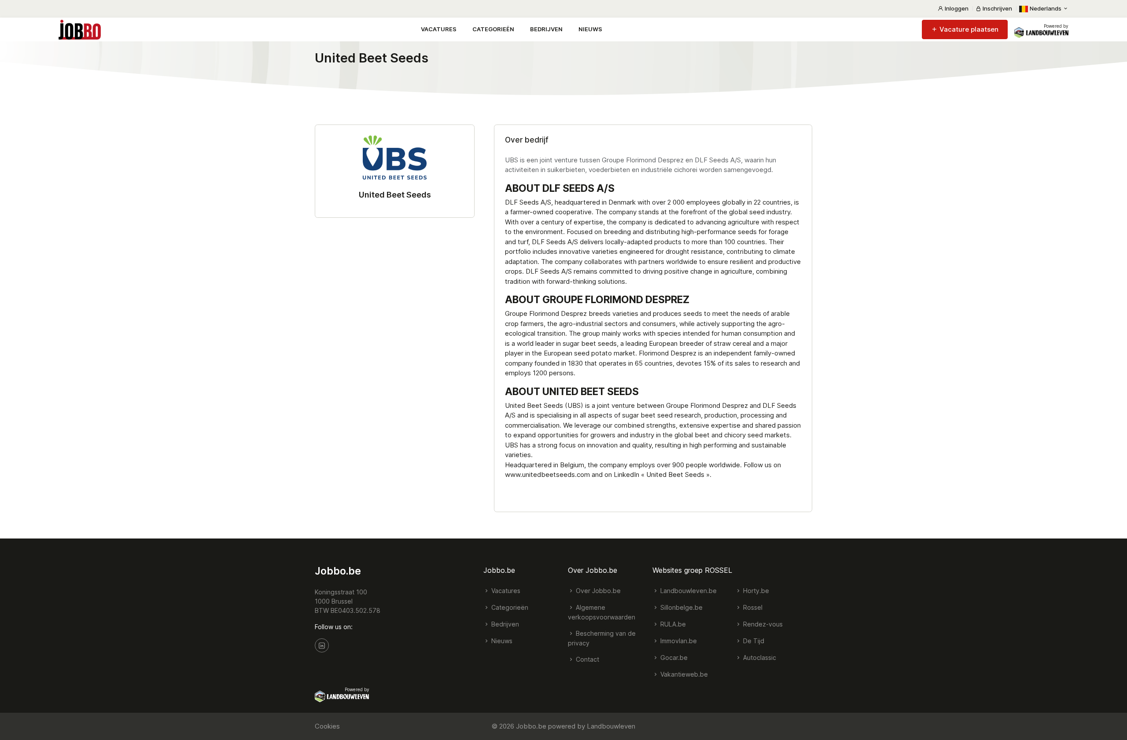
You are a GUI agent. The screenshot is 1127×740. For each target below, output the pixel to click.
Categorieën (493, 29)
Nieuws (590, 29)
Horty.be (755, 590)
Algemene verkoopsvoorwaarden (601, 612)
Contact (586, 659)
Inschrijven (996, 8)
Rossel (751, 607)
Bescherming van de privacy (602, 638)
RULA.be (672, 624)
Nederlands (1045, 8)
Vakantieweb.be (683, 674)
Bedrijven (546, 29)
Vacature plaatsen (968, 29)
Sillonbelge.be (681, 607)
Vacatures (439, 29)
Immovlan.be (678, 641)
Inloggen (956, 8)
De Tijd (752, 641)
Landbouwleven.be (688, 590)
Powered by (1056, 26)
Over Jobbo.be (597, 590)
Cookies (327, 726)
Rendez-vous (762, 624)
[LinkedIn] (322, 645)
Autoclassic (758, 657)
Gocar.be (673, 657)
